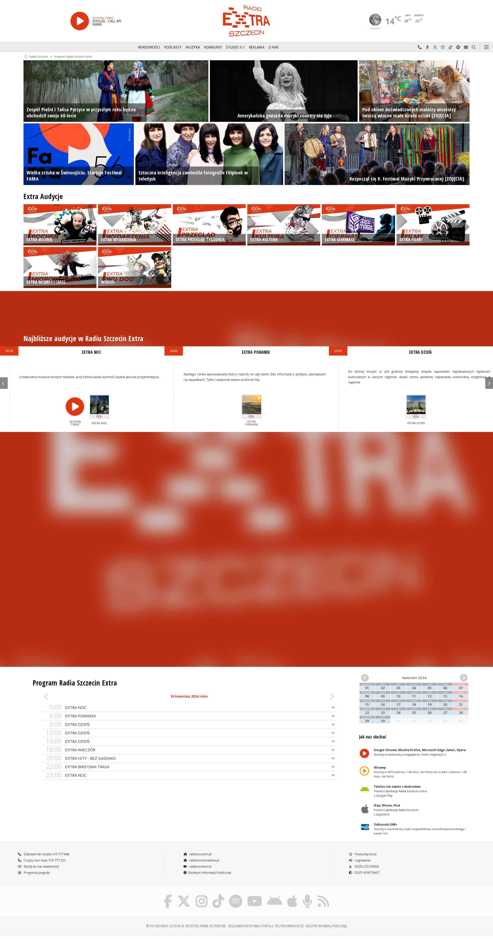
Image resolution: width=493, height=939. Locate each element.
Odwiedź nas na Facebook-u (427, 47)
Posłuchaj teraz (365, 854)
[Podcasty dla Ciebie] (307, 895)
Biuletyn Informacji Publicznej (209, 872)
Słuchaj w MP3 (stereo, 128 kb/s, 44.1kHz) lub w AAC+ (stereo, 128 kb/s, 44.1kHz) (420, 772)
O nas (274, 47)
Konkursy (213, 47)
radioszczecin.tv (200, 866)
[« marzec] (369, 678)
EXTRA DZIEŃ (69, 724)
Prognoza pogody (36, 872)
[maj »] (459, 678)
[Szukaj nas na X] (184, 895)
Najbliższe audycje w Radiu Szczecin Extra (83, 338)
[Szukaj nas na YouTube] (255, 895)
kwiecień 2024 (414, 677)
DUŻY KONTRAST (367, 872)
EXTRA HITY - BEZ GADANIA (81, 758)
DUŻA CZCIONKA (366, 866)
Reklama (256, 47)
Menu (486, 47)
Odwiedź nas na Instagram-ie (443, 47)
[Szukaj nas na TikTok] (218, 895)
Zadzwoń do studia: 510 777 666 (46, 854)
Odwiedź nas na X (435, 47)
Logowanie (362, 860)
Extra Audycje (43, 196)
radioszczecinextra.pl (203, 860)
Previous (4, 383)
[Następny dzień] (306, 696)
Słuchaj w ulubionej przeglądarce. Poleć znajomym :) (420, 752)
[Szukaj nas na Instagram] (201, 895)
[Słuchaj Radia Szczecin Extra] (80, 21)
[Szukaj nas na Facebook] (168, 895)
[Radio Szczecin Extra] (246, 21)
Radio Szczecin (38, 56)
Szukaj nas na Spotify (458, 47)
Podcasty (173, 47)
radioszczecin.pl (200, 854)
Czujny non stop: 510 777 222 (44, 860)
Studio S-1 (235, 47)
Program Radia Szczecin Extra (73, 56)
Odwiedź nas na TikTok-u (450, 47)
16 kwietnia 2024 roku (189, 696)
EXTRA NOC (68, 707)
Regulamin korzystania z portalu (250, 926)
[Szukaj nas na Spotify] (236, 895)
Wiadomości (149, 47)
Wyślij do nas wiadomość (466, 47)
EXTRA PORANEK (72, 716)
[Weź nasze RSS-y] (323, 895)
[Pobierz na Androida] (275, 895)
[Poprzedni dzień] (71, 696)
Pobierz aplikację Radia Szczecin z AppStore (396, 810)
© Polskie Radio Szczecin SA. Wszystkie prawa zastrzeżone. (186, 926)
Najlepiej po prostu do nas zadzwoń (419, 47)
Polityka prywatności (289, 926)
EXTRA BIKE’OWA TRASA (77, 767)
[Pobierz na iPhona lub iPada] (292, 895)
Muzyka (193, 47)
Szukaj (473, 47)
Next (489, 383)
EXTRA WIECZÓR (70, 750)
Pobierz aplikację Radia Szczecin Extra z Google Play (400, 791)
